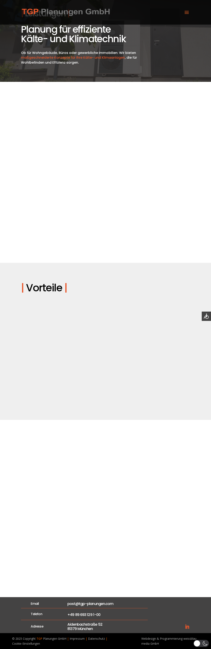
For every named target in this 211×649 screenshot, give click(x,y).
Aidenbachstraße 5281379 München (84, 626)
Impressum (77, 639)
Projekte (122, 573)
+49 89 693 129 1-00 (83, 614)
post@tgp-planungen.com (90, 603)
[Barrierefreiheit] (206, 316)
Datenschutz (96, 639)
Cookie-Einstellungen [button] (26, 643)
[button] (201, 643)
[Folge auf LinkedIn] (187, 626)
